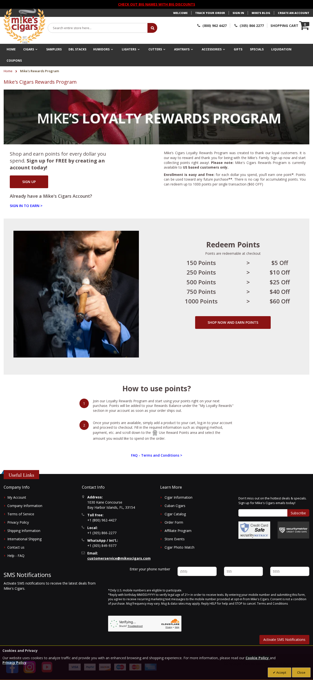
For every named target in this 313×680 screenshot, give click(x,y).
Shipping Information (23, 530)
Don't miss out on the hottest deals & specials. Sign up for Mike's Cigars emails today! (272, 500)
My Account (16, 497)
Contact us (15, 547)
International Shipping (24, 539)
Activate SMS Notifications (284, 639)
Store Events (175, 539)
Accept (281, 672)
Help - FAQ (15, 555)
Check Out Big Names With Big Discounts (156, 4)
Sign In (238, 13)
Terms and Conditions (272, 603)
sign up (29, 181)
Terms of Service (20, 514)
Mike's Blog (261, 13)
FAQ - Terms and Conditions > (156, 455)
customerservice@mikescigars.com (119, 558)
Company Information (24, 505)
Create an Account (293, 13)
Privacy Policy (18, 522)
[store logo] (24, 26)
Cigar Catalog (175, 514)
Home (8, 71)
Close (301, 672)
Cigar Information (178, 497)
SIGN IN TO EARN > (26, 205)
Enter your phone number (150, 569)
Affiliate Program (178, 530)
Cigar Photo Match (179, 547)
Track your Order (210, 13)
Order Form (174, 522)
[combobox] (98, 28)
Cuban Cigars (175, 505)
